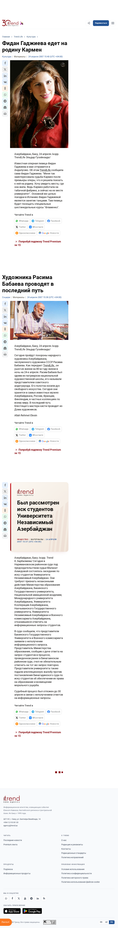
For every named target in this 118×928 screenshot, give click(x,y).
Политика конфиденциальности (76, 873)
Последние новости (12, 840)
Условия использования (72, 869)
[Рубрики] (113, 23)
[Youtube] (25, 898)
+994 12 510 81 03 (10, 822)
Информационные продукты (17, 873)
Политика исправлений (72, 857)
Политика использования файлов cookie (80, 882)
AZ (106, 922)
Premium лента (10, 844)
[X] (18, 898)
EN (101, 922)
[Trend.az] (12, 23)
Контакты (66, 849)
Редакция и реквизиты (72, 844)
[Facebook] (12, 898)
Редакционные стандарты (73, 853)
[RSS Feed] (44, 898)
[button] (5, 63)
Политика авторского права (74, 878)
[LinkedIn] (37, 898)
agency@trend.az (10, 825)
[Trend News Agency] (11, 799)
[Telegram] (31, 898)
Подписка (8, 869)
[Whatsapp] (6, 898)
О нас (63, 840)
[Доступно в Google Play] (32, 911)
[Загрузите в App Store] (12, 911)
